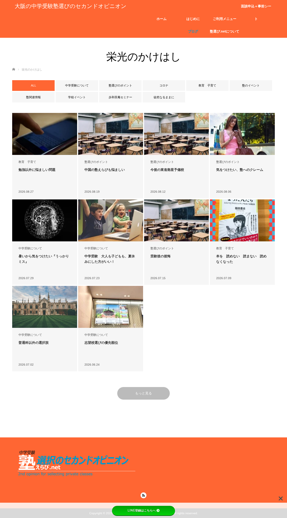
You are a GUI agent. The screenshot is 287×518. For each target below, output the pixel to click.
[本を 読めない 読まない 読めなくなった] (242, 220)
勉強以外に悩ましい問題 (36, 169)
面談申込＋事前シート (256, 8)
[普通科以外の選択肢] (44, 308)
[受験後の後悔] (176, 220)
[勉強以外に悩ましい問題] (44, 134)
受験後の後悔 (160, 256)
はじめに (193, 19)
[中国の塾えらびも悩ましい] (110, 134)
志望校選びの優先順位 (101, 342)
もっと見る (143, 393)
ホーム (162, 19)
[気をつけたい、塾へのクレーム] (242, 134)
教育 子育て (27, 162)
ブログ (193, 31)
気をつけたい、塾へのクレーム (239, 169)
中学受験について (30, 248)
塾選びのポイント (96, 162)
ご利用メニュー (224, 19)
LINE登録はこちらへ (142, 510)
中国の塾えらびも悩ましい (104, 169)
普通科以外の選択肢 (33, 342)
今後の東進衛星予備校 (167, 169)
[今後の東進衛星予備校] (176, 134)
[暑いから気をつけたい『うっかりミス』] (44, 220)
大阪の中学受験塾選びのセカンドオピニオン (70, 6)
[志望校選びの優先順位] (110, 307)
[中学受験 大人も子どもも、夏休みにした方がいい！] (110, 220)
